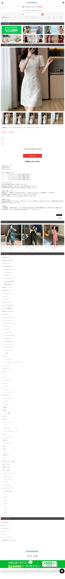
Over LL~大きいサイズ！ (9, 317)
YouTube (5, 531)
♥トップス (4, 356)
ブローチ (6, 404)
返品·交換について (7, 522)
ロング (5, 296)
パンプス (6, 386)
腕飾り (5, 407)
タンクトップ (7, 476)
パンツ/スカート (7, 485)
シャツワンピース (8, 350)
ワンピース (4, 19)
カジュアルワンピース (9, 347)
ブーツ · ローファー (8, 392)
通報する (60, 218)
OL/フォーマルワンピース (10, 323)
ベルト (5, 452)
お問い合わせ (6, 528)
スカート (6, 374)
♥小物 (3, 446)
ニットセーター (7, 365)
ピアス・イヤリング (8, 398)
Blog (4, 525)
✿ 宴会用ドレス (6, 290)
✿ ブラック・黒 (7, 302)
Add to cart (32, 156)
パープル (6, 503)
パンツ (5, 377)
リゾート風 (25, 17)
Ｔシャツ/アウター (8, 479)
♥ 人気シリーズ (6, 263)
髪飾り (5, 410)
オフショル (43, 17)
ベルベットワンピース (9, 335)
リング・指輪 (7, 413)
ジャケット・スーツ (8, 422)
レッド (5, 512)
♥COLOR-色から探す (7, 491)
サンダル (6, 389)
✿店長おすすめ (5, 467)
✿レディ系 (6, 368)
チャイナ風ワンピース (9, 341)
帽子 (5, 449)
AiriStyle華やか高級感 (9, 281)
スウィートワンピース (9, 344)
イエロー (6, 509)
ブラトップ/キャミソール (9, 473)
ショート (6, 299)
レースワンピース (8, 326)
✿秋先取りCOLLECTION (8, 311)
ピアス (10, 19)
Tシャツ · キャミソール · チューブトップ (13, 362)
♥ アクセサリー (6, 395)
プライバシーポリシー (8, 537)
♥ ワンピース (5, 314)
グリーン (6, 515)
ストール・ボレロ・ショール (10, 431)
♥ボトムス (4, 371)
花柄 (49, 17)
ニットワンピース (8, 332)
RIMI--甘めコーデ (8, 275)
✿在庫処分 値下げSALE (7, 260)
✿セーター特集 (5, 464)
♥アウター (4, 419)
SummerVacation (35, 17)
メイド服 (6, 353)
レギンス (6, 482)
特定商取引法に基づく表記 (9, 540)
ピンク (5, 494)
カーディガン (7, 428)
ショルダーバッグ (8, 443)
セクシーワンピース (8, 320)
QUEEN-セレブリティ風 (9, 269)
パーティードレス (17, 17)
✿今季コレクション (6, 287)
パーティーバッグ (8, 437)
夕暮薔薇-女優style (8, 266)
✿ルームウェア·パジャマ (8, 488)
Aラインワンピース (8, 338)
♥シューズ (4, 383)
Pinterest (5, 534)
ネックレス (6, 401)
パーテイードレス (8, 293)
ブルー (5, 506)
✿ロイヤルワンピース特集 (8, 461)
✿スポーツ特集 (5, 470)
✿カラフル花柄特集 (6, 308)
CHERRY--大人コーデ (8, 278)
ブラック (6, 497)
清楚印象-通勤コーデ (8, 284)
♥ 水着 (3, 416)
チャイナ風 (59, 17)
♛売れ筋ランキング (7, 257)
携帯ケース (6, 455)
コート (5, 425)
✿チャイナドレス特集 (7, 305)
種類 (2, 137)
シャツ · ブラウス (8, 359)
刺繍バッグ (6, 440)
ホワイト (6, 500)
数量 (2, 142)
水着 (53, 17)
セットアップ (7, 329)
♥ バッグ (4, 434)
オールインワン (7, 380)
